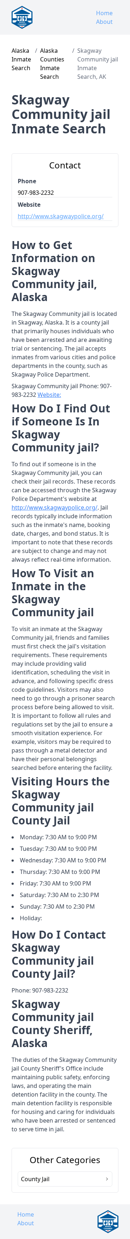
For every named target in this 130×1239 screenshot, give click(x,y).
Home (104, 13)
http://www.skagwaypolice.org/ (61, 216)
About (104, 22)
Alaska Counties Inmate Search (52, 64)
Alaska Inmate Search (21, 59)
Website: (49, 395)
